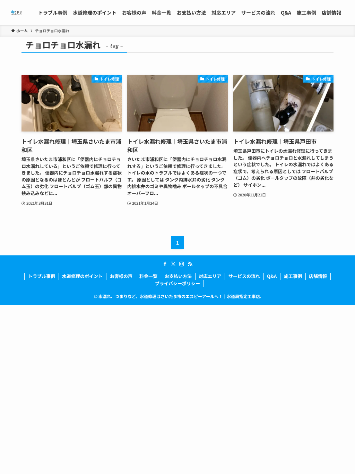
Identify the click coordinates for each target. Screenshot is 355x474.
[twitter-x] (173, 264)
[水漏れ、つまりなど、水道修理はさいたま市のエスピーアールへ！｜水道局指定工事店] (16, 12)
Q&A (272, 276)
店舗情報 (318, 276)
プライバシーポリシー (177, 283)
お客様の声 (121, 276)
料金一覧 (148, 276)
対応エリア (210, 276)
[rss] (190, 264)
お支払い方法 (178, 276)
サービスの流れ (244, 276)
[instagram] (182, 264)
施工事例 (293, 276)
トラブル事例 (41, 276)
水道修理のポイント (82, 276)
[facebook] (165, 264)
